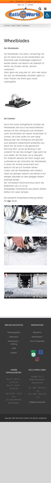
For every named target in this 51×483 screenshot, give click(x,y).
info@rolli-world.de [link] (33, 2)
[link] (47, 15)
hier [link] (9, 201)
